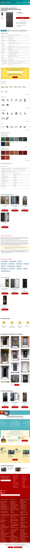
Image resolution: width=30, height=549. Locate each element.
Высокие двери (12, 502)
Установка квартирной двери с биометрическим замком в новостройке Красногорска (4, 451)
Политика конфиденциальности (25, 486)
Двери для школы (13, 499)
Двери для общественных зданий (15, 541)
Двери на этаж (22, 530)
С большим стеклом (23, 511)
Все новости (15, 459)
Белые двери (19, 261)
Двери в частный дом (12, 268)
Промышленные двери (13, 501)
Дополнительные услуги (23, 30)
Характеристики (3, 30)
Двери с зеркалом (19, 268)
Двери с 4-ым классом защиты (14, 508)
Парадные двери (22, 535)
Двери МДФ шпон (26, 263)
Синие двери (2, 503)
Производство (24, 479)
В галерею (16, 384)
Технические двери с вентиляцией (5, 526)
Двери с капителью (22, 519)
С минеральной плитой (4, 534)
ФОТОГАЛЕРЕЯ (15, 487)
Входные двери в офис (4, 268)
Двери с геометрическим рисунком (24, 536)
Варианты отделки (15, 30)
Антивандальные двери (13, 261)
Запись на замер (22, 20)
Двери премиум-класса (23, 527)
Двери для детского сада (4, 541)
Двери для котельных (23, 501)
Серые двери (12, 512)
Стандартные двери (11, 263)
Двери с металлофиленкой (23, 534)
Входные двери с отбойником (14, 527)
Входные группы (3, 519)
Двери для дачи (3, 522)
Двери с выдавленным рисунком (5, 514)
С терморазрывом (15, 478)
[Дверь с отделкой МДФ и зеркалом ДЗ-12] (9, 19)
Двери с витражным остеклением (15, 514)
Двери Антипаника (3, 517)
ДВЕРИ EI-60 (15, 477)
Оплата (23, 483)
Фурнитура (9, 30)
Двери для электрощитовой (14, 529)
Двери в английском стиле (14, 536)
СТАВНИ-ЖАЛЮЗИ (16, 482)
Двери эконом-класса (13, 530)
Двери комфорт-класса (4, 508)
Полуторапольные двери (4, 504)
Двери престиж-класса (19, 263)
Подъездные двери (22, 525)
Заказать (22, 17)
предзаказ (5, 210)
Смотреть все (27, 94)
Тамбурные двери (3, 525)
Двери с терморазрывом (4, 261)
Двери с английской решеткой (24, 514)
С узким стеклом (22, 508)
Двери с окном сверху (13, 517)
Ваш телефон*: (9, 436)
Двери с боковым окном (4, 502)
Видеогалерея (24, 478)
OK (10, 547)
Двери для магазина (3, 535)
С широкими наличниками (4, 512)
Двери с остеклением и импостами (5, 536)
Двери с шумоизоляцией (14, 522)
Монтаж (23, 482)
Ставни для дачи (13, 526)
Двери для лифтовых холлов (14, 504)
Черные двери (25, 268)
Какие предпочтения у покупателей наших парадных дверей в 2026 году (26, 456)
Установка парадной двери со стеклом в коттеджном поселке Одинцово (18, 451)
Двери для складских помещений (24, 542)
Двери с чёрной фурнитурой (24, 526)
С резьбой (2, 530)
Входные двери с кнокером (14, 519)
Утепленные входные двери (14, 525)
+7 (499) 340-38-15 (4, 490)
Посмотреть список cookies (18, 547)
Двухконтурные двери (4, 263)
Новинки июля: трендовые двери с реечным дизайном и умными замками (10, 456)
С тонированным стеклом (23, 509)
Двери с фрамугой (3, 529)
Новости (23, 477)
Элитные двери (12, 535)
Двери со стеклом (22, 529)
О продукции (15, 486)
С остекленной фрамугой (4, 511)
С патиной (12, 534)
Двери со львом (22, 515)
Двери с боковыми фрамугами (4, 499)
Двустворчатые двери (23, 537)
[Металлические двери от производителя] (5, 476)
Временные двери (13, 503)
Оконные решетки (15, 483)
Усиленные (12, 511)
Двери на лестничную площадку (5, 509)
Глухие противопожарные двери (5, 515)
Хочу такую (5, 345)
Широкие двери (3, 537)
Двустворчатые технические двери (15, 537)
